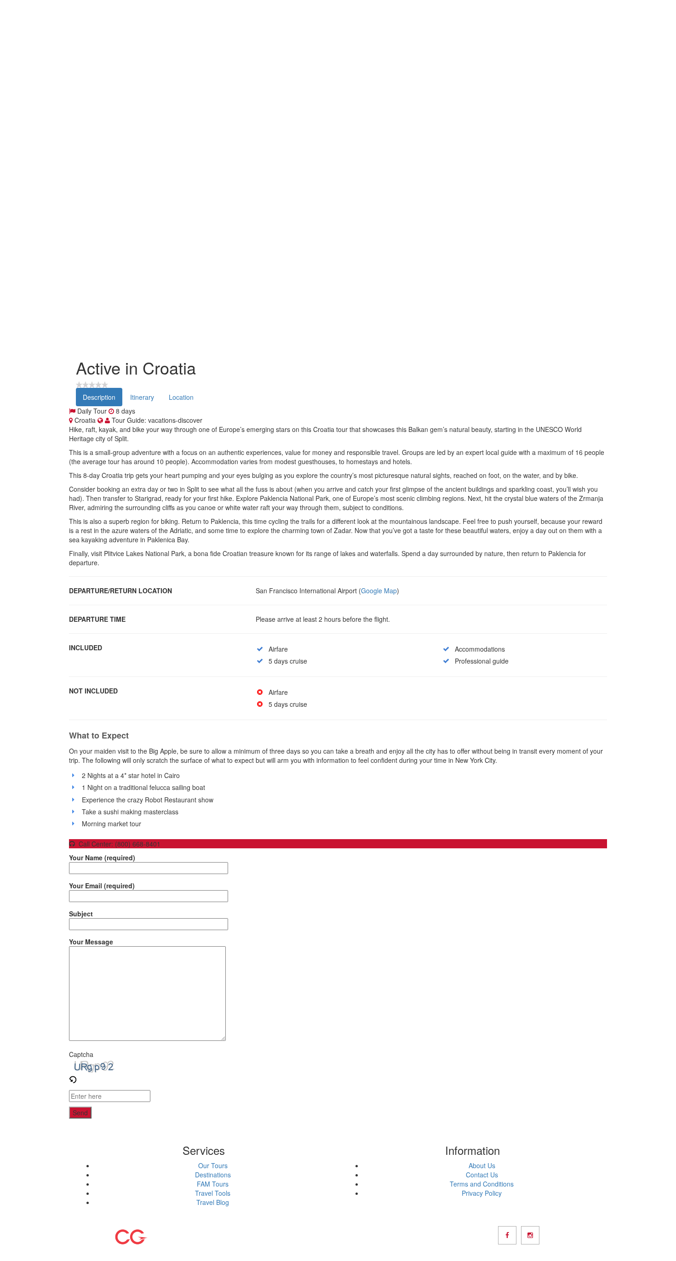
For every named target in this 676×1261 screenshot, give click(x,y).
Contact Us (482, 1174)
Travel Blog (212, 1202)
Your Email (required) (102, 885)
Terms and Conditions (482, 1183)
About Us (482, 1165)
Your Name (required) (102, 857)
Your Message (91, 941)
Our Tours (213, 1165)
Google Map (379, 590)
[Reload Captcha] (72, 1077)
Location (181, 397)
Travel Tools (212, 1193)
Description (99, 397)
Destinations (213, 1174)
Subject (81, 913)
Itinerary (142, 397)
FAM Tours (213, 1183)
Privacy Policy (482, 1193)
